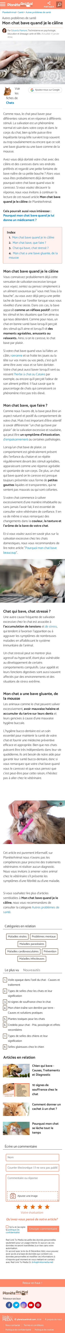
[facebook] (9, 1305)
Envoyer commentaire (43, 1229)
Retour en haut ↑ (32, 1283)
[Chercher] (60, 4)
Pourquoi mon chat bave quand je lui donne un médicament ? (28, 218)
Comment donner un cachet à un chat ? (46, 1107)
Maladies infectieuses (31, 958)
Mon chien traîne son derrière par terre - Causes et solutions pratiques (31, 1010)
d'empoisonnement (15, 439)
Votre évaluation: (31, 1213)
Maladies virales (17, 936)
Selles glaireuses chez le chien (26, 1046)
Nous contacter (12, 1325)
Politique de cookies (44, 1329)
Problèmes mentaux (44, 936)
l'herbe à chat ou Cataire (29, 374)
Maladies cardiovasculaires (23, 951)
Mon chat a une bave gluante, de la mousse (33, 256)
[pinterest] (38, 1305)
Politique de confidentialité (18, 1329)
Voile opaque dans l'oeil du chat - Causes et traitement (34, 982)
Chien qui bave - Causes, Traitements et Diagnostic (46, 1070)
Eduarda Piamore (19, 30)
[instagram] (23, 1305)
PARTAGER (49, 7)
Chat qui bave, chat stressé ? (31, 248)
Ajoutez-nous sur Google (47, 90)
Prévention (50, 951)
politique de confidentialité (13, 1231)
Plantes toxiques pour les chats (26, 1019)
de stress (51, 626)
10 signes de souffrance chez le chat (29, 1001)
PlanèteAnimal (9, 12)
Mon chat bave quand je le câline (33, 237)
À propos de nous (53, 1319)
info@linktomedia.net (42, 1262)
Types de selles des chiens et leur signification (28, 1038)
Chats (10, 103)
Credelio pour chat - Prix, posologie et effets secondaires (34, 1027)
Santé (20, 12)
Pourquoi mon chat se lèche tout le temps (45, 1128)
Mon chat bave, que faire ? (29, 243)
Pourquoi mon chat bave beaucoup (30, 550)
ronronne (16, 355)
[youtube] (31, 1305)
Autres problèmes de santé (38, 12)
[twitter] (16, 1305)
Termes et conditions (34, 1325)
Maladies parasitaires (32, 944)
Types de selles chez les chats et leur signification (30, 993)
